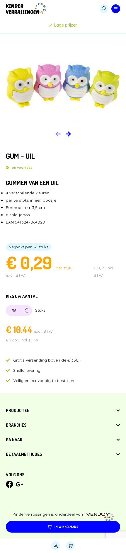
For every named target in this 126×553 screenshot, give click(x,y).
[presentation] (68, 134)
